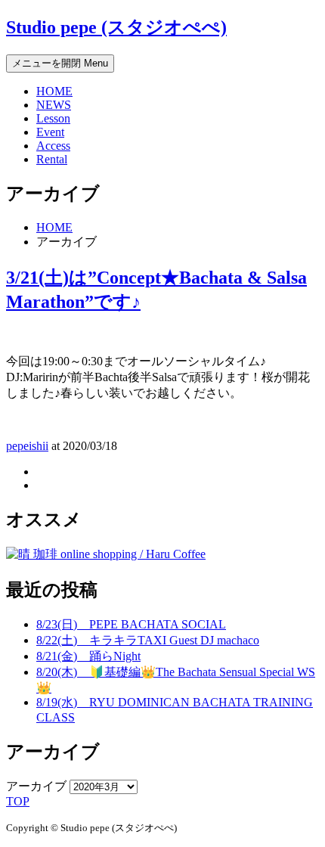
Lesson (53, 118)
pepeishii (27, 445)
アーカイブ (36, 786)
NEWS (53, 104)
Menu (60, 63)
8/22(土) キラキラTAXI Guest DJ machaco (147, 640)
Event (50, 132)
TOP (17, 801)
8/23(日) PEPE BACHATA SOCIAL (131, 624)
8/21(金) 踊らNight (88, 656)
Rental (51, 159)
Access (53, 145)
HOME (54, 91)
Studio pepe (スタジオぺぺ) (116, 27)
